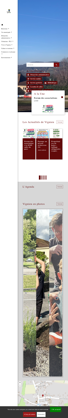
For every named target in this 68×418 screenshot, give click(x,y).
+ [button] (19, 383)
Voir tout (59, 122)
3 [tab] (44, 177)
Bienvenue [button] (4, 29)
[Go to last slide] (26, 293)
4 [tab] (46, 177)
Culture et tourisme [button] (7, 48)
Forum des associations (45, 97)
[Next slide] (59, 293)
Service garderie (34, 83)
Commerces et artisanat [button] (8, 52)
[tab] (42, 375)
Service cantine (34, 79)
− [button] (19, 385)
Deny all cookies (30, 414)
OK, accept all (56, 409)
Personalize (41, 414)
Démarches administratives (38, 75)
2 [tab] (42, 177)
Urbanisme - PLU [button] (6, 41)
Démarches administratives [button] (6, 37)
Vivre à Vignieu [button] (6, 45)
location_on (42, 394)
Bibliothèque (51, 83)
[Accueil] (8, 11)
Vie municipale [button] (6, 32)
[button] (8, 25)
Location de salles (35, 87)
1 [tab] (40, 177)
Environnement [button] (6, 57)
